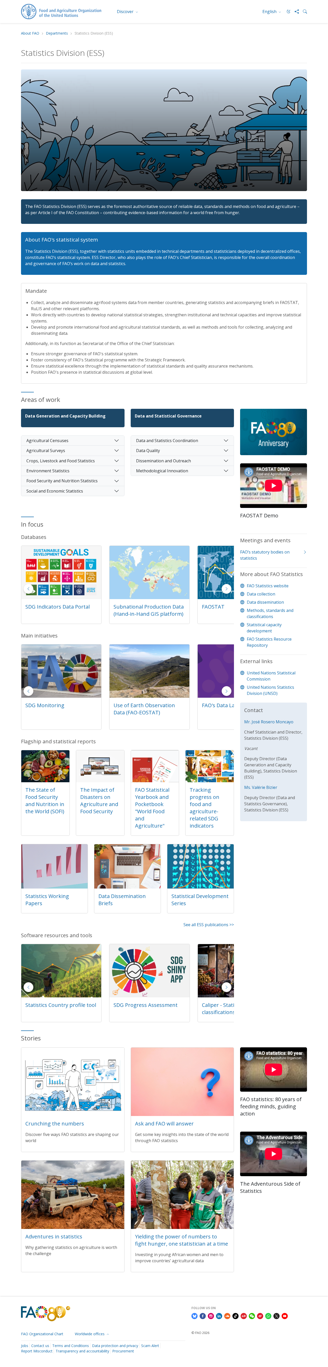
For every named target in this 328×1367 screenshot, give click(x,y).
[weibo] (260, 1315)
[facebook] (203, 1315)
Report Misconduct (37, 1351)
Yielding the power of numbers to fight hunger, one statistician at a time (181, 1240)
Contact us (40, 1345)
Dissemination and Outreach (163, 461)
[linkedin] (219, 1315)
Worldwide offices (90, 1333)
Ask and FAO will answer (164, 1123)
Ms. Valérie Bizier (260, 787)
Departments (57, 33)
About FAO (30, 33)
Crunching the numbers (54, 1123)
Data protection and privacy (115, 1345)
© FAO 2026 (200, 1332)
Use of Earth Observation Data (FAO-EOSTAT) (56, 709)
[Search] (303, 11)
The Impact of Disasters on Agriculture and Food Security (99, 800)
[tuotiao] (244, 1315)
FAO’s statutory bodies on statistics (265, 555)
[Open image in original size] (273, 436)
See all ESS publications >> (208, 924)
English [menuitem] (270, 11)
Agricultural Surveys (45, 450)
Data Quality (148, 450)
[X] (276, 1315)
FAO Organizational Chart (42, 1333)
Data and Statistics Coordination (167, 440)
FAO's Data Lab (132, 705)
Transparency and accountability (82, 1351)
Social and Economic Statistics (54, 491)
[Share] (295, 11)
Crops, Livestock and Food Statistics (60, 461)
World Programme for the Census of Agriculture (233, 709)
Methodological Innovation (162, 471)
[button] (226, 588)
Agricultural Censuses (47, 440)
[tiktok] (235, 1315)
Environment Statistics (47, 471)
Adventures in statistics (53, 1236)
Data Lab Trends (222, 1004)
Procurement (123, 1351)
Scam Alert (150, 1345)
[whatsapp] (268, 1315)
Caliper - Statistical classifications (136, 1008)
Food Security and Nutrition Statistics (62, 481)
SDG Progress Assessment (57, 1004)
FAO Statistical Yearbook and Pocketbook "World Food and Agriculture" (152, 807)
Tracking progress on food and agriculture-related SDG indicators (204, 807)
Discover (126, 11)
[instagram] (211, 1315)
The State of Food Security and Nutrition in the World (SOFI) (44, 800)
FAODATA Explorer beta (142, 606)
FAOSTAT (36, 606)
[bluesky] (194, 1315)
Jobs (24, 1345)
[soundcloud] (227, 1315)
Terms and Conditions (70, 1345)
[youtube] (285, 1315)
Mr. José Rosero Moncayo (268, 722)
